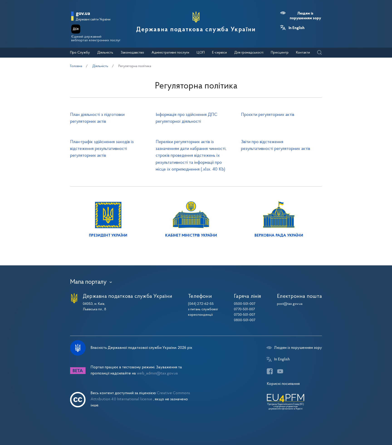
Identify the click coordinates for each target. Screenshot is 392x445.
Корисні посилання (283, 384)
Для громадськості (248, 52)
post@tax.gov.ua (289, 304)
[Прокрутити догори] (369, 426)
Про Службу (80, 52)
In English (296, 28)
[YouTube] (280, 371)
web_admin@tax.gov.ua (157, 373)
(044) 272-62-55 (201, 304)
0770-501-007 (244, 309)
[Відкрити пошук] (319, 52)
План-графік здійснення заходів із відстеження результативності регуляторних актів (102, 149)
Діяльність (105, 52)
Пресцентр (280, 52)
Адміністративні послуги (170, 52)
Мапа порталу (88, 282)
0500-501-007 (244, 304)
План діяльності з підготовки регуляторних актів (97, 118)
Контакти (303, 52)
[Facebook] (270, 371)
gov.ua (83, 13)
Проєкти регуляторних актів (267, 114)
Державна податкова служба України (196, 30)
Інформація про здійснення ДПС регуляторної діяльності (186, 118)
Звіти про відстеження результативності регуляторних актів (275, 145)
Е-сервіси (219, 52)
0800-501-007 (244, 320)
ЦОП (201, 52)
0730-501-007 (244, 315)
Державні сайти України (93, 19)
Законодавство (132, 52)
